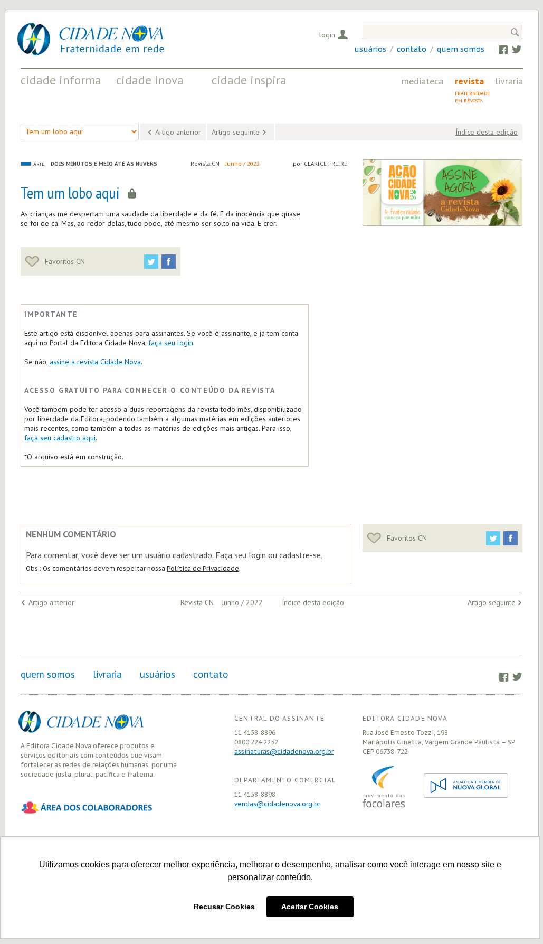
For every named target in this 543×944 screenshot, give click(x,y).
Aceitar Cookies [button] (309, 906)
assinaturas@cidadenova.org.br (284, 752)
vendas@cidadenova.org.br (277, 804)
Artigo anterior (178, 132)
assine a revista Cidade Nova (95, 361)
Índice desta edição (486, 132)
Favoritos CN (64, 261)
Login (327, 35)
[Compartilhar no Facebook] (168, 261)
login (257, 555)
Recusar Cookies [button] (224, 906)
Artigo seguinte (236, 132)
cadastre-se (300, 555)
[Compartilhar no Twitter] (151, 261)
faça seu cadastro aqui (60, 437)
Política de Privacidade (203, 568)
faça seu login (170, 342)
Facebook (498, 676)
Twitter (511, 49)
